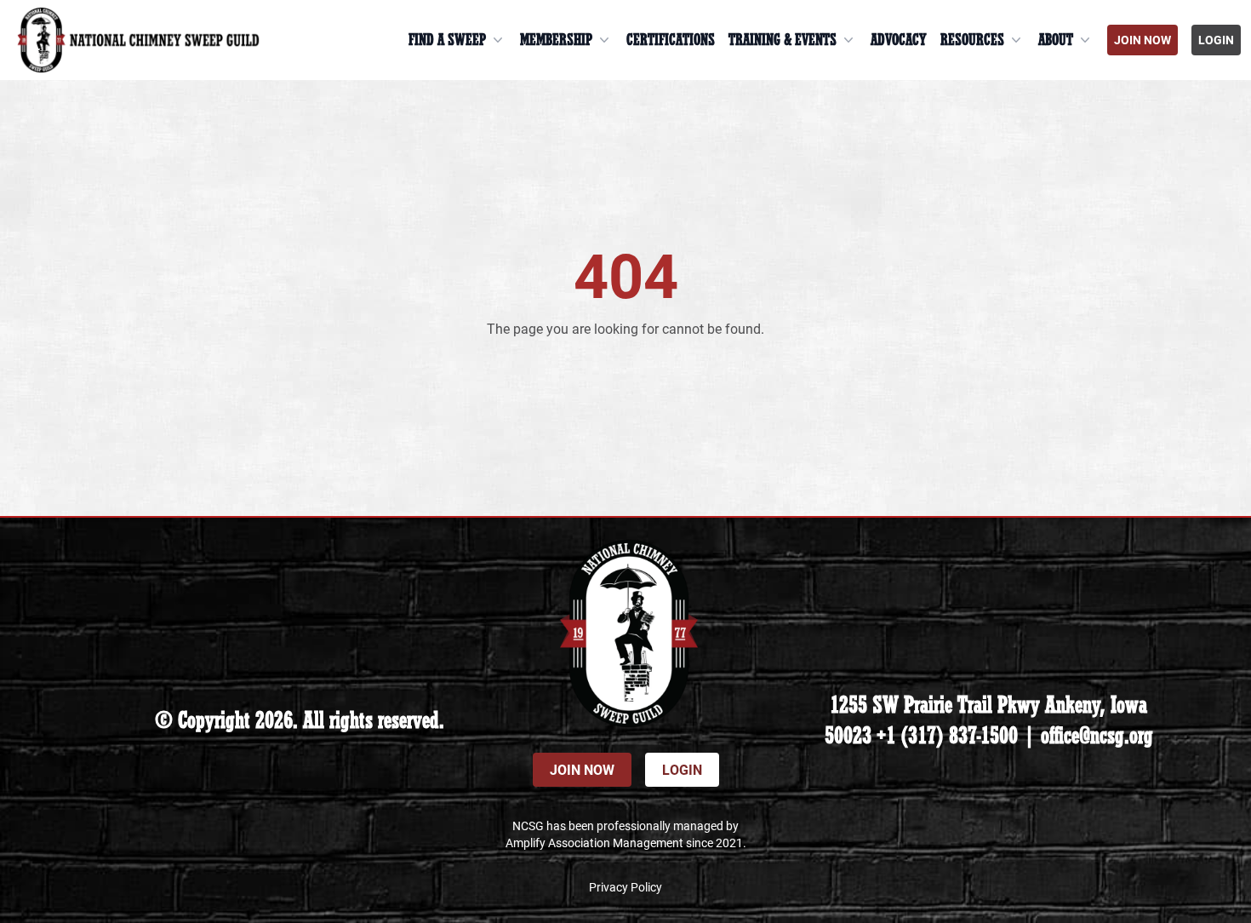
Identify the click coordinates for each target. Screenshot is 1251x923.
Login (1216, 40)
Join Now (1142, 40)
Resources (972, 40)
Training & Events (782, 40)
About (1055, 40)
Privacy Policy (625, 887)
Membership (556, 40)
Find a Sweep (447, 40)
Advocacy (899, 40)
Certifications (670, 40)
